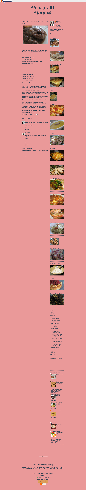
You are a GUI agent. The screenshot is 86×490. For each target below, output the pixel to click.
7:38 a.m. (27, 145)
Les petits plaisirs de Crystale (55, 423)
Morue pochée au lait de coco (59, 404)
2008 (52, 351)
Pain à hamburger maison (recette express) (59, 413)
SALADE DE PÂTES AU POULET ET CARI (56, 332)
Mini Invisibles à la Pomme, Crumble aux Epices (56, 441)
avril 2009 (54, 328)
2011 (52, 313)
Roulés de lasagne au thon (59, 433)
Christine (58, 21)
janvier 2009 (55, 349)
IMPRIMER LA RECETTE (27, 112)
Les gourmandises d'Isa (55, 394)
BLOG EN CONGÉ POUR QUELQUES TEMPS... (56, 345)
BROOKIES (58, 395)
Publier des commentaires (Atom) (34, 153)
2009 (52, 317)
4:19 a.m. (27, 138)
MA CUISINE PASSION (43, 10)
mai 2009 (54, 326)
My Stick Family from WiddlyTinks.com (43, 464)
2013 (52, 310)
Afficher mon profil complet (56, 34)
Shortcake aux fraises (59, 425)
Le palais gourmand (55, 381)
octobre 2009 (55, 318)
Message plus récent (26, 150)
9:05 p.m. (27, 129)
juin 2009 (54, 325)
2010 (52, 315)
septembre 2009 (55, 320)
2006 (52, 354)
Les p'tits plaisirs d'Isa (55, 431)
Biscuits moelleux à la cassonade (59, 383)
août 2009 (54, 321)
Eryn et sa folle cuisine (56, 439)
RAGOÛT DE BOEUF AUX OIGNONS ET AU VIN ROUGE (35, 22)
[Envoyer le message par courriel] (37, 114)
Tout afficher (62, 444)
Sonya (26, 132)
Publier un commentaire (27, 148)
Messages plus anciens (43, 150)
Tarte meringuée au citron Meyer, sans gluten (56, 391)
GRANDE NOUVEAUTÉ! (55, 420)
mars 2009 (54, 330)
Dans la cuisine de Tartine (56, 402)
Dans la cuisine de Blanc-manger (56, 411)
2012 (52, 312)
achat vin (27, 141)
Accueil (34, 150)
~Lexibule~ (27, 120)
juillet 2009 (54, 323)
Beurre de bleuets (59, 374)
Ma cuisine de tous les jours (57, 419)
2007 (52, 352)
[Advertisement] (43, 487)
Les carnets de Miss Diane (56, 389)
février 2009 (55, 347)
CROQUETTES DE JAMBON (57, 338)
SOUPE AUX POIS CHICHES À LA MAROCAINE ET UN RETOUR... (57, 341)
